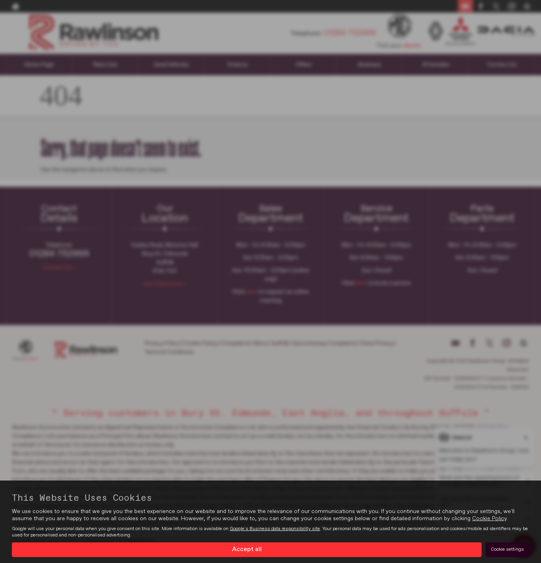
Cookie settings (507, 549)
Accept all (247, 549)
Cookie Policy (489, 518)
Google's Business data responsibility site (275, 529)
